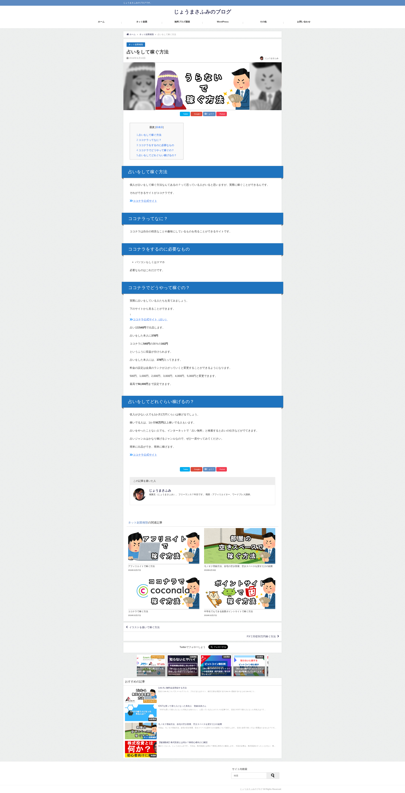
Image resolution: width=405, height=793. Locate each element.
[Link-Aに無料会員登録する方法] (202, 695)
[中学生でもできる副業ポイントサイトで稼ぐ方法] (240, 595)
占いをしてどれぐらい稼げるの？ (157, 155)
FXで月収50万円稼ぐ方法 (261, 636)
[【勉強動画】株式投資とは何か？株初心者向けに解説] (202, 749)
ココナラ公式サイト (145, 200)
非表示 (159, 127)
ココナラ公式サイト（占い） (150, 319)
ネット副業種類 (136, 44)
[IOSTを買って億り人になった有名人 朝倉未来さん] (202, 713)
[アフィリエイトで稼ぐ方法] (164, 550)
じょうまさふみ (160, 490)
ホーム (101, 22)
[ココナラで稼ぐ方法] (164, 595)
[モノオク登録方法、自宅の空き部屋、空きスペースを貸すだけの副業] (240, 550)
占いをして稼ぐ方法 (149, 135)
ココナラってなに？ (149, 140)
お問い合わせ (303, 22)
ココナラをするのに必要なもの (155, 145)
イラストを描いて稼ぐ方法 (144, 627)
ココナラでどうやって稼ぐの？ (155, 150)
